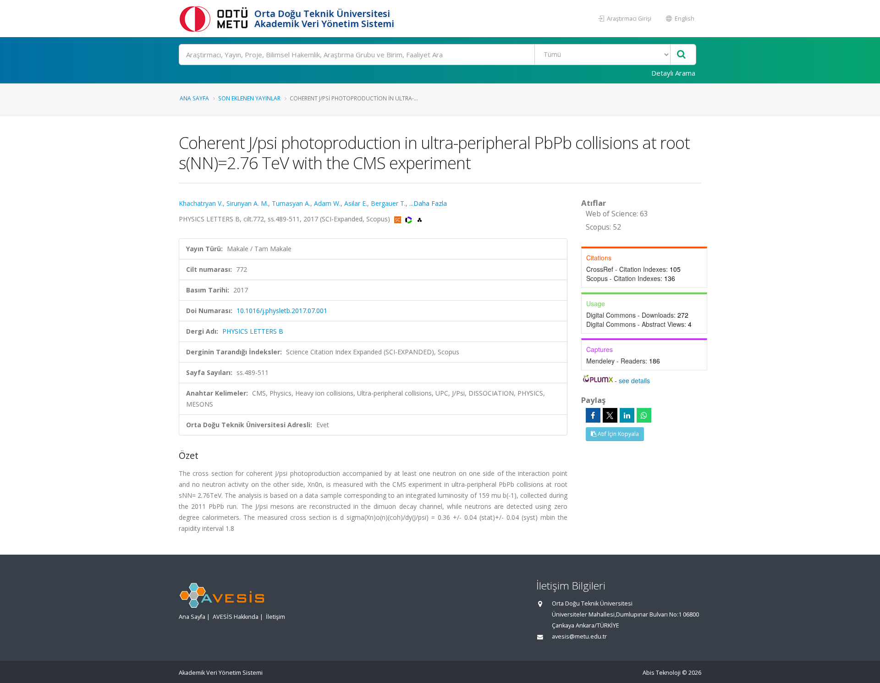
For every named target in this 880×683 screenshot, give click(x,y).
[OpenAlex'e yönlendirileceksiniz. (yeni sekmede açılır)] (419, 219)
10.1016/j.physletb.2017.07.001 (281, 310)
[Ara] (681, 54)
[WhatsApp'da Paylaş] (644, 415)
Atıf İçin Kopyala (617, 434)
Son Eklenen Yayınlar (249, 98)
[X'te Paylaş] (610, 415)
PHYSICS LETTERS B (252, 331)
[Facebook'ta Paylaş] (593, 415)
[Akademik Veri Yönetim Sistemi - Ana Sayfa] (215, 18)
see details (634, 380)
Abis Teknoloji (662, 673)
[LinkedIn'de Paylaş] (627, 415)
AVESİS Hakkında (235, 617)
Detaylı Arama (673, 72)
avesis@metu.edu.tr (579, 636)
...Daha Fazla (428, 203)
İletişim (275, 617)
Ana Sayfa (194, 98)
